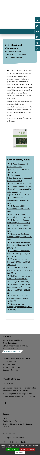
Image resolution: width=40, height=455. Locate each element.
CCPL (5, 418)
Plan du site (21, 442)
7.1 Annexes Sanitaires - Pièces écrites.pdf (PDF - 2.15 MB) (19, 237)
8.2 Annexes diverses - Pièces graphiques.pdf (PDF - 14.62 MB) (19, 307)
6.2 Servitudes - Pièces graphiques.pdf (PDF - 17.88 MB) (19, 228)
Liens (6, 413)
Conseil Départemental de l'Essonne (18, 424)
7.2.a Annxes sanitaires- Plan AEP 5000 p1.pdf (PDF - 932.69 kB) (19, 253)
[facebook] (5, 403)
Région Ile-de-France (12, 421)
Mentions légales (10, 433)
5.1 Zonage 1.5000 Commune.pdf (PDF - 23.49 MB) (18, 209)
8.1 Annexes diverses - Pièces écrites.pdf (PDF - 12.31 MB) (18, 298)
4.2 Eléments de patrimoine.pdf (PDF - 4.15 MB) (18, 200)
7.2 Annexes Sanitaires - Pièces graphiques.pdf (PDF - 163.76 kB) (19, 245)
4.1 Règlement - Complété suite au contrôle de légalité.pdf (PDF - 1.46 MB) (19, 192)
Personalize (20, 452)
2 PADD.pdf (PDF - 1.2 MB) (19, 183)
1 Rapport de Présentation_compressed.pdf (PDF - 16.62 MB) (19, 178)
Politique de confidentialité (15, 437)
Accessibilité (9, 442)
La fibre (6, 427)
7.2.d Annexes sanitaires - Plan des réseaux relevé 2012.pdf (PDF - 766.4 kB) (19, 279)
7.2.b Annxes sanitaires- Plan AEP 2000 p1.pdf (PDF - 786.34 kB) (19, 262)
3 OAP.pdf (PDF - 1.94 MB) (19, 186)
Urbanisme (10, 55)
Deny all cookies (28, 449)
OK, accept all (13, 449)
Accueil (8, 52)
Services (17, 52)
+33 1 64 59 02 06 (10, 349)
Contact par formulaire (12, 351)
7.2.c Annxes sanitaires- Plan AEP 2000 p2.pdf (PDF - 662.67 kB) (19, 270)
